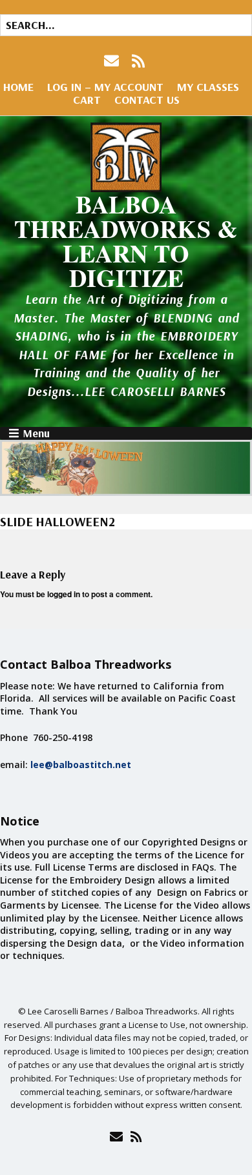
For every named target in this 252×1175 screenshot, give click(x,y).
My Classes (208, 86)
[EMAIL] (112, 61)
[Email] (116, 1136)
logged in (63, 594)
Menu (36, 433)
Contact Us (147, 99)
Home (18, 86)
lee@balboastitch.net (80, 764)
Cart (87, 99)
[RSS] (139, 61)
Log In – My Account (105, 86)
